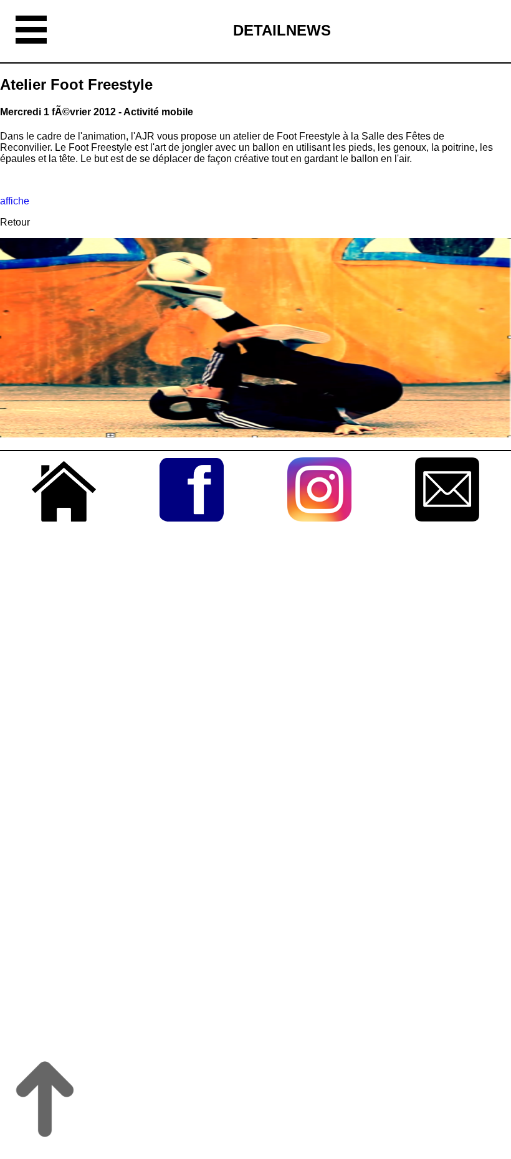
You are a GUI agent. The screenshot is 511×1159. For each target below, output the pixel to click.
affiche (14, 201)
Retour (15, 222)
